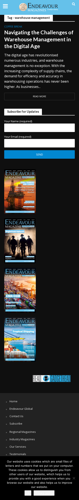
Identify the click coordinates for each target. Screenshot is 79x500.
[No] (74, 478)
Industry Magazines (22, 439)
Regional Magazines (22, 432)
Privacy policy (44, 493)
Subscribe (15, 423)
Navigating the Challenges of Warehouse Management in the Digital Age (39, 39)
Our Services (17, 447)
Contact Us (16, 416)
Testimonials (17, 454)
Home (13, 401)
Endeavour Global (21, 409)
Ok (28, 493)
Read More (39, 96)
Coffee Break (13, 26)
